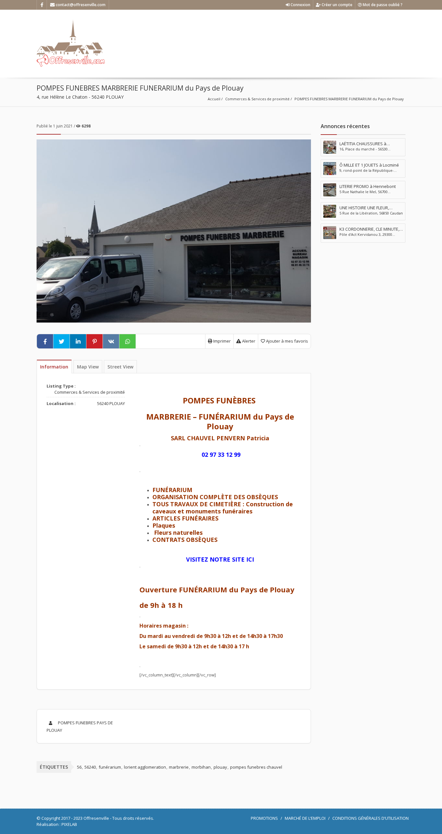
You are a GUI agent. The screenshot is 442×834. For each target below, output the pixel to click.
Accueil (214, 98)
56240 (90, 767)
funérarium (110, 767)
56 (79, 767)
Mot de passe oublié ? (382, 4)
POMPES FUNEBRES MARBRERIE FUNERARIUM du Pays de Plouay (349, 98)
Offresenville (96, 818)
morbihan (201, 767)
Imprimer (221, 341)
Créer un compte (336, 4)
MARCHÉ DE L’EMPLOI (305, 818)
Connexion (300, 4)
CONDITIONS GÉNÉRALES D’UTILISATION (370, 818)
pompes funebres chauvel (256, 767)
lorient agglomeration (145, 767)
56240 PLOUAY (111, 403)
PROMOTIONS (264, 818)
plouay (220, 767)
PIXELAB (69, 824)
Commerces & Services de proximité (257, 98)
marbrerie (179, 767)
